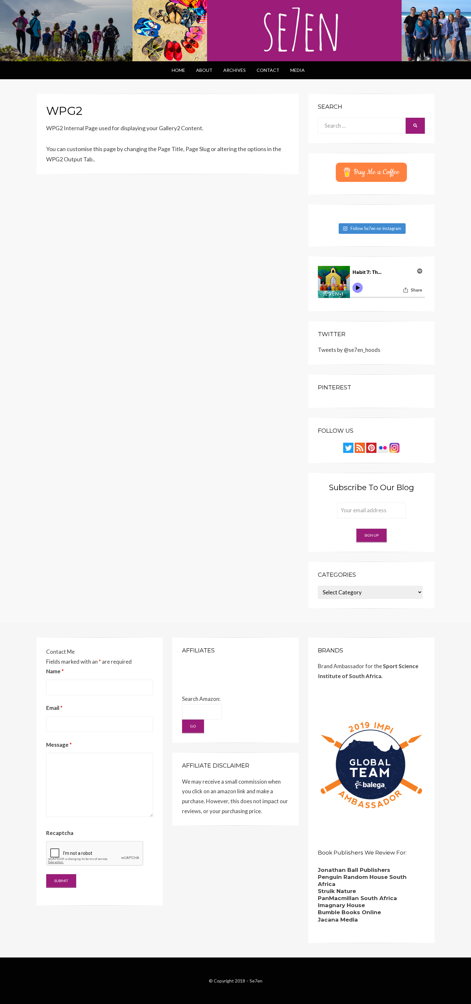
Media (297, 70)
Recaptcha (59, 833)
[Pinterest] (371, 447)
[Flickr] (383, 447)
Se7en (256, 980)
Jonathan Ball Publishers (354, 870)
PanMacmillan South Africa (357, 898)
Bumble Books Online (349, 912)
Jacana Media (338, 919)
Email (54, 707)
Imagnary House (341, 905)
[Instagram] (394, 447)
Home (178, 70)
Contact (268, 70)
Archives (234, 70)
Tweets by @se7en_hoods (349, 349)
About (204, 70)
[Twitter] (348, 447)
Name (55, 671)
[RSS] (360, 447)
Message (59, 744)
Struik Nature (337, 891)
